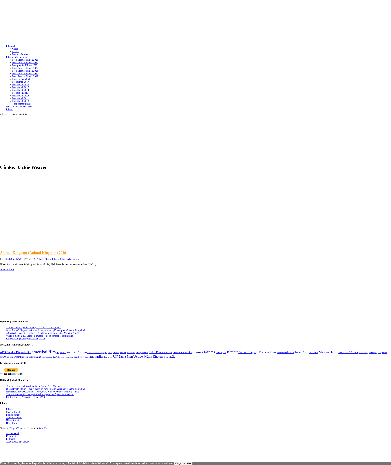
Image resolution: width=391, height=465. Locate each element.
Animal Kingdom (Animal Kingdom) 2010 (33, 253)
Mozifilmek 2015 (20, 87)
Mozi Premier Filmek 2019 (25, 76)
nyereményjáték (374, 352)
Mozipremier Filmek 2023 (24, 65)
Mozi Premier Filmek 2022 (25, 68)
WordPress (44, 428)
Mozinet (353, 352)
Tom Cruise (108, 357)
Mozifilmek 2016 (20, 84)
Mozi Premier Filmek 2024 (25, 62)
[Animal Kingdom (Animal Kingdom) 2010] (25, 246)
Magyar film (328, 352)
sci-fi (82, 357)
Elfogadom (180, 463)
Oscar (15, 48)
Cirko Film (155, 352)
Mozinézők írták (20, 54)
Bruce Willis (131, 353)
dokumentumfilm (182, 352)
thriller (99, 356)
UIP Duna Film (123, 356)
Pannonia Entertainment (30, 357)
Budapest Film (142, 352)
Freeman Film (282, 353)
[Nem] (194, 464)
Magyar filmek (13, 412)
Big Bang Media (112, 352)
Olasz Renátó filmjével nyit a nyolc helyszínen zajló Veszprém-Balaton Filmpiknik (46, 330)
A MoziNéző (12, 433)
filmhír (232, 352)
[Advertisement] (195, 139)
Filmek (9, 109)
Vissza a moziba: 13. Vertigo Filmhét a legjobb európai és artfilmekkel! (40, 335)
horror (290, 352)
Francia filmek (13, 414)
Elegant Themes (17, 428)
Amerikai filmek (14, 417)
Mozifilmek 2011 (20, 98)
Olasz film (8, 357)
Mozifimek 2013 (20, 93)
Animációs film (77, 352)
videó (160, 357)
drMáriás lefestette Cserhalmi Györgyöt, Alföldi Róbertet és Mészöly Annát (42, 333)
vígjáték (169, 356)
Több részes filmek (21, 104)
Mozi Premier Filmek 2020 (25, 73)
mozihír (346, 353)
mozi (340, 352)
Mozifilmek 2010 (20, 101)
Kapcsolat (11, 436)
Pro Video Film (58, 357)
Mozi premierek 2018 (22, 79)
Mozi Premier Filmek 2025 (25, 59)
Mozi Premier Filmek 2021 (25, 70)
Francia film (267, 352)
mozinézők (363, 353)
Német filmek (12, 420)
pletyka (44, 357)
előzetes (208, 352)
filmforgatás (221, 352)
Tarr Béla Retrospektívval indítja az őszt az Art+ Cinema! (33, 327)
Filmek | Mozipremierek (17, 57)
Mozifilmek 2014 (20, 90)
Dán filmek (11, 423)
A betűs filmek (44, 259)
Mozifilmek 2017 (20, 81)
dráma (197, 352)
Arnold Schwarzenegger (95, 353)
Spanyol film (89, 357)
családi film (167, 352)
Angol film (61, 352)
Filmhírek (10, 46)
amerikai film (44, 351)
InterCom (301, 352)
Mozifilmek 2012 (20, 95)
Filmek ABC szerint (69, 259)
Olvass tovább (7, 269)
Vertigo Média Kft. (145, 356)
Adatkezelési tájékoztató (17, 441)
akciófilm (25, 352)
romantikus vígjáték (72, 357)
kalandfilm (313, 352)
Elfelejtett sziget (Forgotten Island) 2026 (25, 338)
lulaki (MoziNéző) (13, 259)
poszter (50, 357)
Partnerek (10, 439)
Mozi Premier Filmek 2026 (19, 106)
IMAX (15, 51)
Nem (189, 463)
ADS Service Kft (10, 352)
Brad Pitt (123, 353)
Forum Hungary (248, 352)
